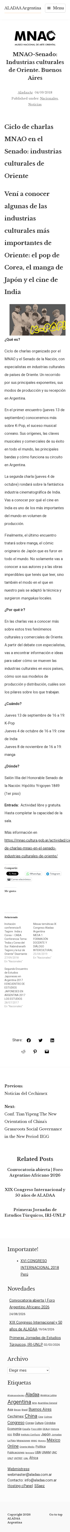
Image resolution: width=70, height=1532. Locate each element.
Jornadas (57, 1434)
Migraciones (23, 1440)
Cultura (39, 1423)
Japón (46, 1434)
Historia (55, 1429)
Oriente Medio (27, 1447)
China (31, 1416)
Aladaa (32, 1394)
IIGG (9, 1434)
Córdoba (49, 1423)
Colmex (48, 1417)
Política (40, 1446)
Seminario (29, 1453)
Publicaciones (15, 1452)
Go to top (56, 1514)
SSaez (39, 1486)
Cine (40, 1416)
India (16, 1434)
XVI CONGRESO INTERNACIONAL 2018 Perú (40, 1268)
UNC (54, 1452)
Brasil (25, 1409)
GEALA (46, 1429)
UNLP (10, 1458)
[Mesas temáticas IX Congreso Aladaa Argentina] (47, 941)
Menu (58, 8)
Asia (10, 1409)
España (26, 1429)
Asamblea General (47, 1403)
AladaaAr (25, 92)
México (53, 1440)
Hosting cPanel (20, 1486)
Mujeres (42, 1441)
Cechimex (15, 1416)
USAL (26, 1458)
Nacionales (49, 98)
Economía (14, 1429)
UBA (38, 1452)
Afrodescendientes (15, 1395)
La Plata (11, 1440)
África (33, 1458)
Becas (17, 1409)
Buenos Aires (40, 1409)
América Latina (48, 1395)
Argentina (19, 1402)
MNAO (34, 1441)
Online (13, 1446)
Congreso (15, 1422)
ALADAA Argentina (22, 8)
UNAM (46, 1452)
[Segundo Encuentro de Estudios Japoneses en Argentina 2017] (18, 987)
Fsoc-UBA (36, 1429)
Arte (34, 1402)
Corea (29, 1423)
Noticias (35, 104)
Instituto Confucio (30, 1434)
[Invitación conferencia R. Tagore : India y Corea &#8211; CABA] (18, 942)
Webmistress (18, 1469)
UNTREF (18, 1458)
